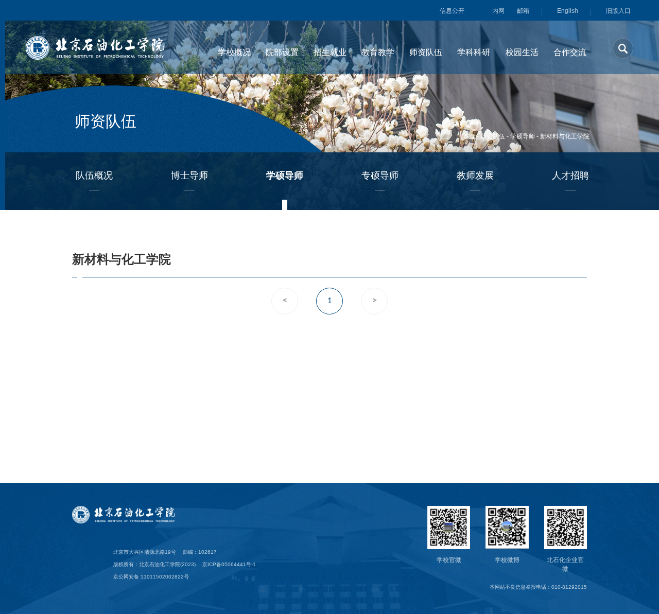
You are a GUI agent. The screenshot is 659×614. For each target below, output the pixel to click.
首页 (469, 136)
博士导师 (189, 175)
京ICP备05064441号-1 (229, 564)
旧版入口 (618, 10)
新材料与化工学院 (564, 136)
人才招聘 (570, 175)
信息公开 (452, 10)
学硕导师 (522, 136)
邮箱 (523, 10)
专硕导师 (379, 175)
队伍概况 (94, 175)
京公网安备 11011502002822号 (151, 577)
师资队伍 (492, 136)
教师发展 (475, 175)
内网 (498, 10)
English (567, 10)
